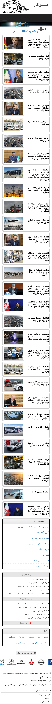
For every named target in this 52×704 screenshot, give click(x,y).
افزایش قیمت (22, 643)
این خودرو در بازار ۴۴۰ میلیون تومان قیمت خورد (33, 586)
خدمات (12, 637)
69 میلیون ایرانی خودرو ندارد (39, 610)
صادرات (44, 643)
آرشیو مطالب (29, 30)
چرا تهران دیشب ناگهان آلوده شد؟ (37, 582)
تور (39, 637)
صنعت (31, 637)
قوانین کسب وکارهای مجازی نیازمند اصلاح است (33, 617)
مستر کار (41, 4)
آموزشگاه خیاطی (42, 532)
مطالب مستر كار (45, 701)
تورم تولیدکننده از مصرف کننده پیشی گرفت (33, 607)
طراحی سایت (43, 549)
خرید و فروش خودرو (40, 538)
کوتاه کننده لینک (42, 566)
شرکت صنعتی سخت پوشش (37, 544)
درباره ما (47, 698)
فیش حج (45, 555)
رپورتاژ (22, 637)
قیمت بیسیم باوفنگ (41, 561)
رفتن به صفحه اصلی (25, 653)
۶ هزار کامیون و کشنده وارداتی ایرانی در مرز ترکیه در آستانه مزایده (27, 593)
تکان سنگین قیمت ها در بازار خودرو (36, 614)
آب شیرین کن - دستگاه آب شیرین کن (33, 527)
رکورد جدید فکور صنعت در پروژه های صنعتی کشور (31, 603)
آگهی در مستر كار (44, 695)
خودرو (34, 643)
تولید (46, 637)
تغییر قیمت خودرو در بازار (39, 579)
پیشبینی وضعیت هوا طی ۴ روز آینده (36, 590)
